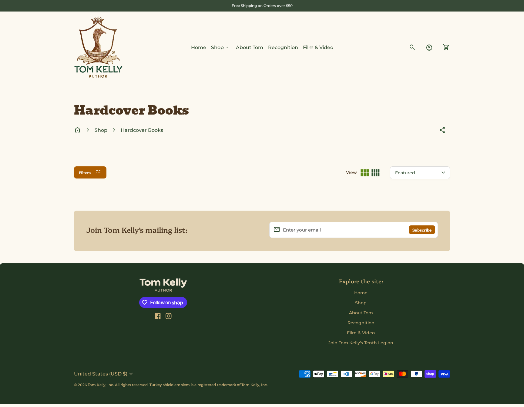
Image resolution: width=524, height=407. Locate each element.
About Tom (249, 47)
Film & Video (318, 47)
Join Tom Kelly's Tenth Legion (360, 342)
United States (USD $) (104, 374)
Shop (220, 48)
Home (198, 47)
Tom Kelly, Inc (100, 384)
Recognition (283, 47)
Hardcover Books (142, 130)
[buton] (104, 374)
